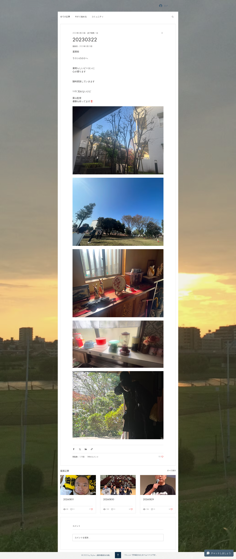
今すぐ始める (81, 16)
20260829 (148, 499)
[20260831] (78, 485)
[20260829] (158, 485)
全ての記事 (65, 16)
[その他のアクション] (162, 32)
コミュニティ (97, 16)
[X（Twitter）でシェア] (80, 449)
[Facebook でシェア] (74, 449)
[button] (172, 17)
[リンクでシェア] (92, 449)
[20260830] (118, 485)
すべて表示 (171, 470)
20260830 (108, 499)
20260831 (68, 499)
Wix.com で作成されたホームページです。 (141, 555)
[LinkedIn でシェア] (86, 449)
